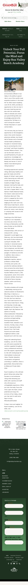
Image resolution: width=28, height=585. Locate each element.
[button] (3, 425)
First (6, 509)
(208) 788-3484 (14, 457)
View (9, 12)
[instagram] (11, 563)
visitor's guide (17, 12)
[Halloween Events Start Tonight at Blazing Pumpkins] (7, 424)
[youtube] (14, 563)
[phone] (19, 563)
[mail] (17, 563)
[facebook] (8, 563)
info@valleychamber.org (14, 461)
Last (6, 516)
